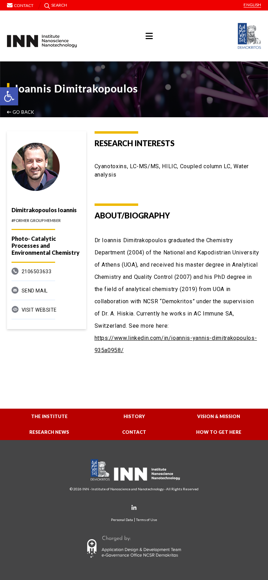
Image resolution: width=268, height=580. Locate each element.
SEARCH (59, 5)
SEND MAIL (35, 290)
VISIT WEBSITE (39, 310)
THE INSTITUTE (49, 416)
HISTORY (134, 416)
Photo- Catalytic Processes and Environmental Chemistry (46, 245)
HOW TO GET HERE (218, 432)
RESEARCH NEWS (49, 432)
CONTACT (134, 432)
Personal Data (122, 520)
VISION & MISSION (218, 416)
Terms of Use (146, 520)
